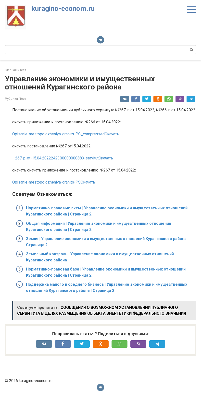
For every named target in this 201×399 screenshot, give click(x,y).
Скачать (112, 134)
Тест (22, 98)
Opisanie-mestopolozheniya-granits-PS (46, 182)
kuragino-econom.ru (63, 8)
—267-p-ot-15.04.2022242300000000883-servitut (55, 158)
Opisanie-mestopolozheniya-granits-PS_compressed (58, 134)
